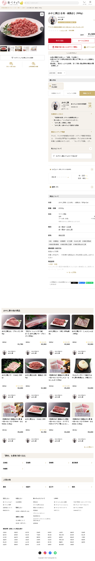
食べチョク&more (78, 507)
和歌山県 (61, 539)
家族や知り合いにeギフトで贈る (66, 47)
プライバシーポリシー (39, 513)
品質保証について (7, 507)
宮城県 (38, 532)
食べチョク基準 (7, 504)
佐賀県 (4, 544)
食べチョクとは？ (7, 502)
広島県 (16, 542)
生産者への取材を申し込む (23, 511)
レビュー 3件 (63, 30)
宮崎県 (49, 544)
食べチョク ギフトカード (60, 507)
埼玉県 (27, 535)
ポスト (74, 282)
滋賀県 (4, 539)
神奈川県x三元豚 (67, 244)
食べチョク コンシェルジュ (61, 504)
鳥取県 (72, 539)
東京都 (49, 535)
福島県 (72, 532)
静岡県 (61, 537)
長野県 (38, 537)
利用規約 (35, 510)
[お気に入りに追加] (42, 14)
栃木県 (4, 535)
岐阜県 (49, 537)
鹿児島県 (61, 544)
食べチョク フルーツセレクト (81, 504)
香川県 (49, 542)
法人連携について (20, 520)
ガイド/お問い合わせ (38, 504)
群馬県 (16, 535)
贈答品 (56, 241)
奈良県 (49, 539)
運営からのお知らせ (38, 507)
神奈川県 (62, 235)
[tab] (71, 93)
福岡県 (83, 542)
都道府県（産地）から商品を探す (13, 528)
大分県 (38, 544)
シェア (82, 282)
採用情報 (35, 523)
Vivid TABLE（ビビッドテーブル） (83, 502)
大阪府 (27, 539)
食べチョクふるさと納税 (60, 502)
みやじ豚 (70, 229)
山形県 (61, 532)
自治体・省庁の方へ (21, 523)
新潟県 (72, 535)
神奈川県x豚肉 (54, 244)
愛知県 (72, 537)
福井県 (16, 537)
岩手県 (27, 532)
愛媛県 (61, 542)
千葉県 (38, 535)
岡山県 (4, 542)
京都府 (16, 539)
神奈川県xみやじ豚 (80, 244)
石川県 (4, 537)
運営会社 (35, 502)
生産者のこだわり (57, 114)
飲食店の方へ (6, 510)
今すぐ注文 (60, 40)
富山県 (83, 535)
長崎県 (16, 544)
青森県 (16, 532)
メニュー (90, 4)
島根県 (83, 539)
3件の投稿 (71, 30)
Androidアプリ (77, 510)
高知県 (72, 542)
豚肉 (63, 227)
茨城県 (83, 532)
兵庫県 (38, 539)
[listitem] (12, 463)
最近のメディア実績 (58, 132)
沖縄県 (72, 544)
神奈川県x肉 (87, 241)
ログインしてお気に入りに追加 (23, 57)
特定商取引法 (36, 516)
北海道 (4, 532)
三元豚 (69, 227)
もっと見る (72, 272)
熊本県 (27, 544)
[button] (71, 174)
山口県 (27, 542)
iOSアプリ (56, 510)
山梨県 (27, 537)
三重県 (83, 537)
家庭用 (63, 241)
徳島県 (38, 542)
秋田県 (49, 532)
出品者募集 (19, 502)
